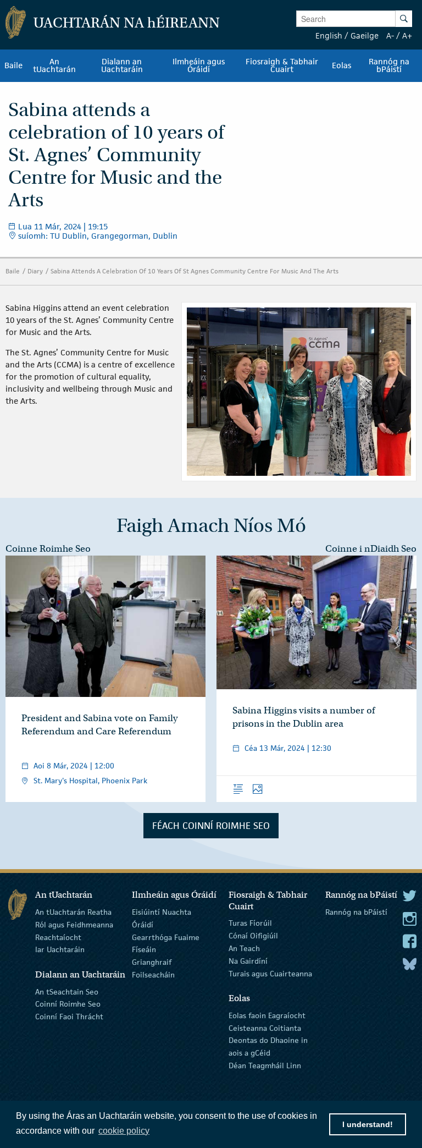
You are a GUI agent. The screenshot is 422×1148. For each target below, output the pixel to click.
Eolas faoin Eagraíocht (267, 1015)
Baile (12, 271)
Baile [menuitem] (13, 65)
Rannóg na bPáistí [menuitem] (389, 65)
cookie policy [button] (123, 1130)
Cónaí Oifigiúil (253, 936)
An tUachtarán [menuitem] (54, 65)
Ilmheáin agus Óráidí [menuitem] (199, 65)
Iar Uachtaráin (60, 949)
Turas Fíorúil (250, 923)
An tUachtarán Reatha (73, 912)
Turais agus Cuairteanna (270, 973)
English (328, 35)
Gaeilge (365, 35)
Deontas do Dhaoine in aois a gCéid (268, 1046)
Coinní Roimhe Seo (68, 1004)
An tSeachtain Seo (66, 991)
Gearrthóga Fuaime (165, 937)
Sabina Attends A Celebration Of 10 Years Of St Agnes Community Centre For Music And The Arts (194, 271)
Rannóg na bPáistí (356, 912)
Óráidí (142, 925)
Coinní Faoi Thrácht (69, 1016)
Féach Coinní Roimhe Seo (211, 826)
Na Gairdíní (248, 961)
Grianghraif (151, 962)
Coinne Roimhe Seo (48, 548)
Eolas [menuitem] (341, 65)
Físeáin (144, 949)
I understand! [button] (367, 1124)
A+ (407, 35)
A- (390, 35)
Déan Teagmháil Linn (265, 1065)
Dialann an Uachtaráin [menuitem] (122, 65)
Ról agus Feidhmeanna (74, 925)
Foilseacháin (153, 975)
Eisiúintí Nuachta (161, 912)
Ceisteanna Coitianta (265, 1027)
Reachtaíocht (58, 937)
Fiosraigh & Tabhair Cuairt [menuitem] (282, 65)
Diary (35, 271)
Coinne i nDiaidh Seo (371, 548)
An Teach (244, 948)
